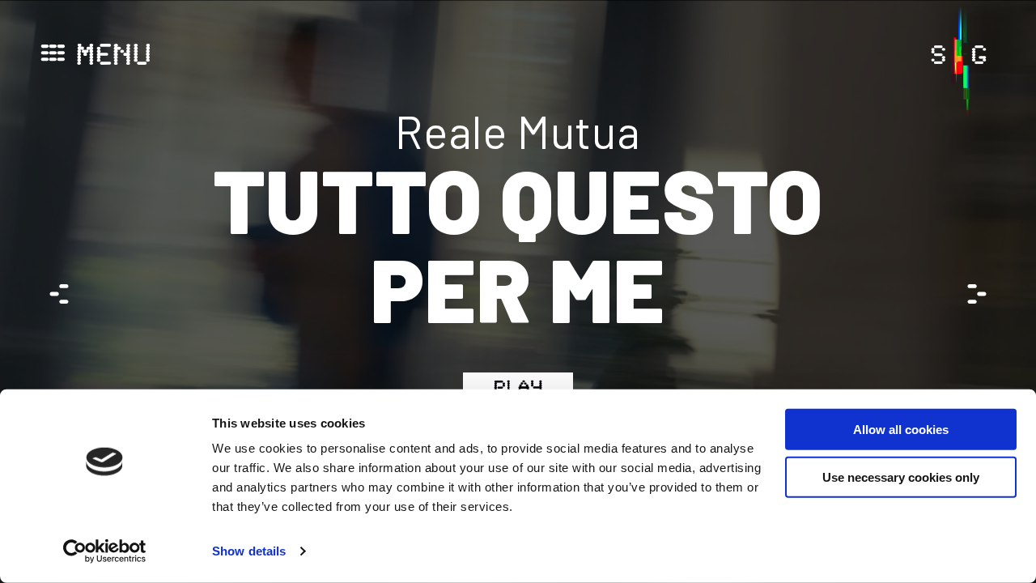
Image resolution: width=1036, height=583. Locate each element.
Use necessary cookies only (900, 476)
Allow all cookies (901, 429)
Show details (249, 551)
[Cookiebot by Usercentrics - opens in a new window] (105, 551)
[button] (975, 294)
